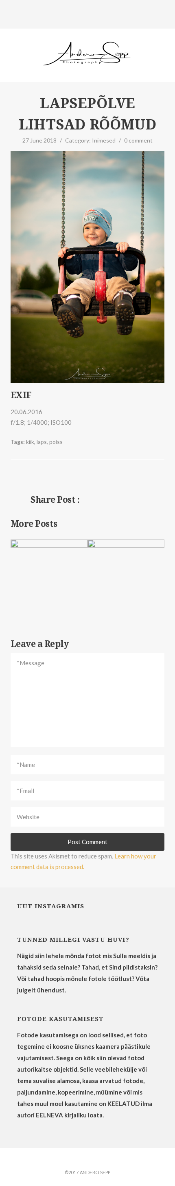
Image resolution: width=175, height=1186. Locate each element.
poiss (56, 441)
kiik (30, 441)
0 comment (138, 140)
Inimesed (104, 140)
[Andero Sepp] (88, 55)
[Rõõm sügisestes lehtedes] (82, 480)
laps (42, 441)
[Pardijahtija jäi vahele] (93, 480)
